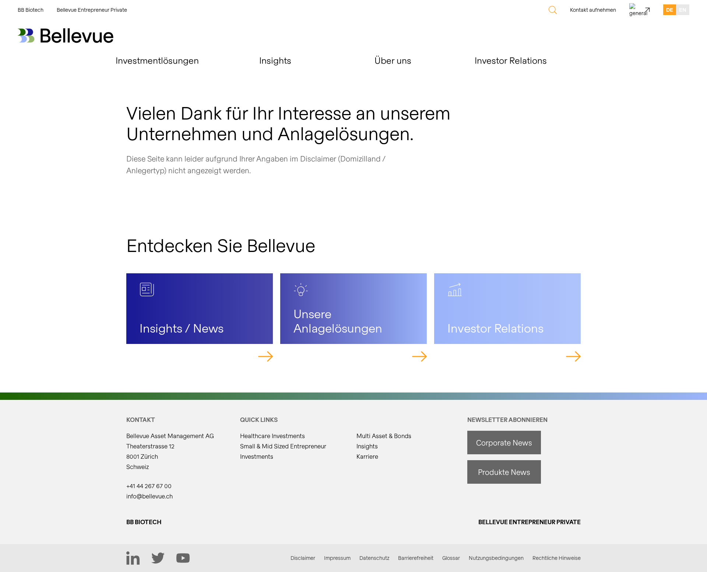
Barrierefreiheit (415, 558)
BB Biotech (30, 10)
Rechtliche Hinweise (556, 558)
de (669, 10)
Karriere (367, 456)
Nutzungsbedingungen (496, 558)
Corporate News (504, 442)
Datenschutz (374, 558)
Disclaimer (303, 558)
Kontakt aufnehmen (593, 10)
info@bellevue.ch (149, 496)
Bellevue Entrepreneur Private (92, 10)
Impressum (337, 558)
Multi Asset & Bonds (383, 435)
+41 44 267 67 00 (149, 485)
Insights (367, 446)
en (682, 10)
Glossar (451, 558)
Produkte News (504, 472)
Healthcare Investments (272, 435)
